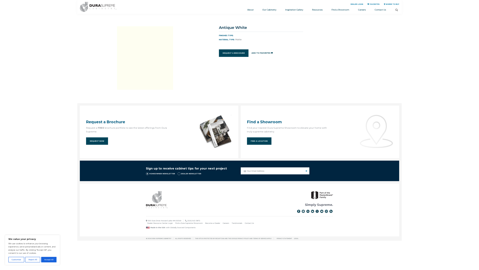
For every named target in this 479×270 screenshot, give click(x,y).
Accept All (48, 259)
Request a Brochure (234, 53)
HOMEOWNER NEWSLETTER (162, 174)
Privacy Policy (243, 238)
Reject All (32, 259)
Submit (305, 170)
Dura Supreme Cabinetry (98, 7)
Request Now (97, 141)
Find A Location (259, 141)
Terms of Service (260, 238)
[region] (32, 250)
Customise (16, 259)
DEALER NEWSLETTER (191, 174)
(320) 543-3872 (193, 221)
